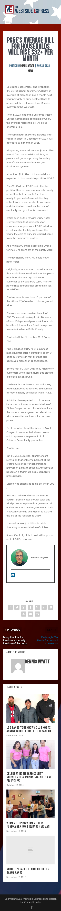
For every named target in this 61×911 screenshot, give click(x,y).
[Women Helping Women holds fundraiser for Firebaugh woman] (30, 804)
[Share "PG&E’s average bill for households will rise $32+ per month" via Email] (30, 614)
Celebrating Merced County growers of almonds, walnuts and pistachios (29, 777)
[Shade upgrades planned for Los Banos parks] (30, 850)
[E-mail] (13, 576)
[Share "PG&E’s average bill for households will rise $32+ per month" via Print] (37, 614)
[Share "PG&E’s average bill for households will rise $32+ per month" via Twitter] (17, 607)
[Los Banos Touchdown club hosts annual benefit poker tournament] (30, 708)
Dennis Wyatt (27, 65)
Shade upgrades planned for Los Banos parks (27, 871)
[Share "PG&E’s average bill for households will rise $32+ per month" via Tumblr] (30, 607)
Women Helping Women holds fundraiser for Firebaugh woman (27, 825)
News (30, 71)
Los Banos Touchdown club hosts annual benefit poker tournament (28, 729)
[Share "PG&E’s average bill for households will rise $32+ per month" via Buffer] (50, 607)
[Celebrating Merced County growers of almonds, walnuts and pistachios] (30, 754)
